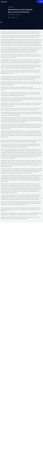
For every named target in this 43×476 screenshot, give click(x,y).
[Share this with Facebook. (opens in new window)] (11, 17)
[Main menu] (37, 1)
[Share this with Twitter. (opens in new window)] (8, 17)
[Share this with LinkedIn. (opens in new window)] (14, 17)
